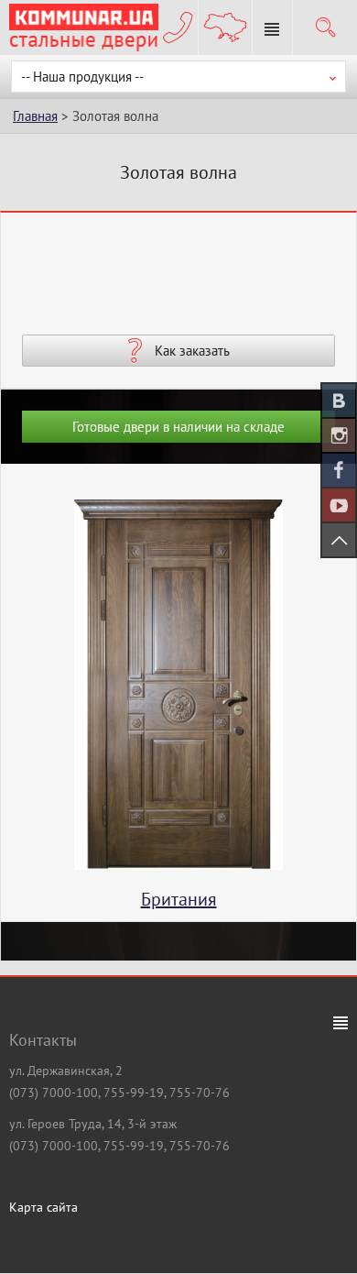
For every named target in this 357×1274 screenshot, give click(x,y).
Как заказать (192, 350)
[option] (178, 710)
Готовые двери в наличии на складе (178, 426)
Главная (35, 116)
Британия (179, 899)
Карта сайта (43, 1207)
